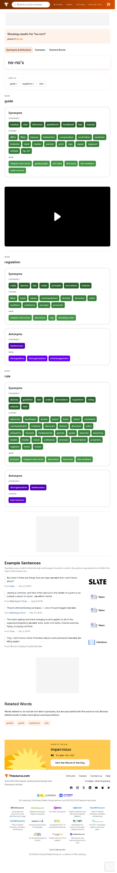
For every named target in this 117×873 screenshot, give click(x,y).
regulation (77, 399)
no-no (19, 39)
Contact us (96, 776)
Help (107, 776)
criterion (36, 426)
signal (80, 144)
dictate (66, 298)
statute (86, 285)
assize (44, 419)
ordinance (29, 305)
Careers (83, 776)
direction (80, 298)
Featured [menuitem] (58, 5)
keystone (98, 433)
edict (92, 298)
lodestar (14, 144)
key (80, 124)
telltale (14, 151)
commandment (49, 298)
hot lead (57, 163)
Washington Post (18, 613)
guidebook (52, 124)
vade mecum (17, 170)
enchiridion (84, 137)
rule (47, 723)
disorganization (37, 358)
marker (37, 144)
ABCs (13, 137)
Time (12, 631)
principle (56, 285)
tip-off (26, 151)
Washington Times (18, 601)
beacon (34, 137)
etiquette (15, 433)
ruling (91, 399)
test (25, 406)
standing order (66, 317)
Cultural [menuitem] (80, 5)
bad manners (17, 500)
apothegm (30, 419)
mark (26, 144)
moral (36, 439)
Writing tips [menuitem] (95, 5)
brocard (14, 459)
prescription (79, 439)
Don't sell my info (57, 849)
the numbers (87, 163)
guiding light (41, 163)
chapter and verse (20, 163)
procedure (71, 285)
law (35, 285)
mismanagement (59, 358)
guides (10, 723)
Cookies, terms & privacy (97, 781)
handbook (68, 124)
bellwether (49, 137)
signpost (92, 144)
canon (33, 298)
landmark (100, 137)
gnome (60, 433)
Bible (23, 137)
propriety (96, 439)
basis (66, 419)
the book (71, 163)
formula (29, 433)
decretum (40, 317)
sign (70, 144)
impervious (61, 749)
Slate (12, 586)
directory (37, 124)
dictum (63, 426)
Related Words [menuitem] (57, 49)
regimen (14, 446)
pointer (50, 144)
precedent (62, 399)
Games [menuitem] (69, 5)
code (13, 285)
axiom (55, 419)
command (89, 419)
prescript (58, 305)
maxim (13, 439)
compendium (66, 137)
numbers (15, 305)
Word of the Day (59, 744)
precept (44, 305)
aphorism (15, 419)
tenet (27, 446)
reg (52, 317)
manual (90, 124)
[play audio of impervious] (52, 755)
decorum (50, 426)
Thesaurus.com (6, 5)
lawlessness (16, 345)
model (25, 439)
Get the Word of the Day (70, 762)
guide (72, 433)
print (61, 144)
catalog (14, 124)
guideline (28, 399)
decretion (53, 459)
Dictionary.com (108, 4)
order (44, 285)
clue (25, 124)
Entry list (70, 776)
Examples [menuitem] (40, 49)
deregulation (17, 358)
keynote (84, 433)
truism (38, 446)
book (23, 298)
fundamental (45, 433)
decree (24, 285)
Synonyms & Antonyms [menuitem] (18, 49)
